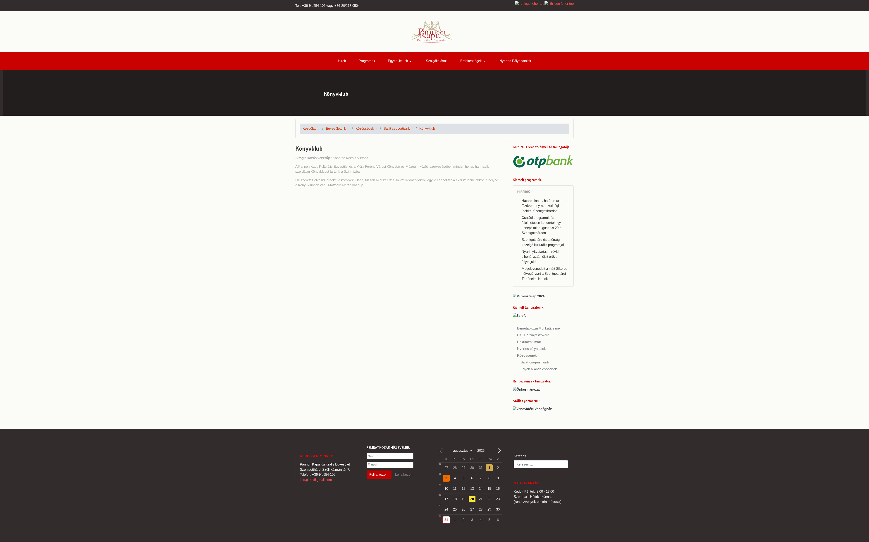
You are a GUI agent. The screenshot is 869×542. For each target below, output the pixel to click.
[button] (401, 61)
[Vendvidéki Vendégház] (532, 409)
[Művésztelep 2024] (528, 296)
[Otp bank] (543, 161)
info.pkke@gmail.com (316, 480)
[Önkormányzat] (526, 389)
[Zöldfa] (519, 315)
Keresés (520, 456)
